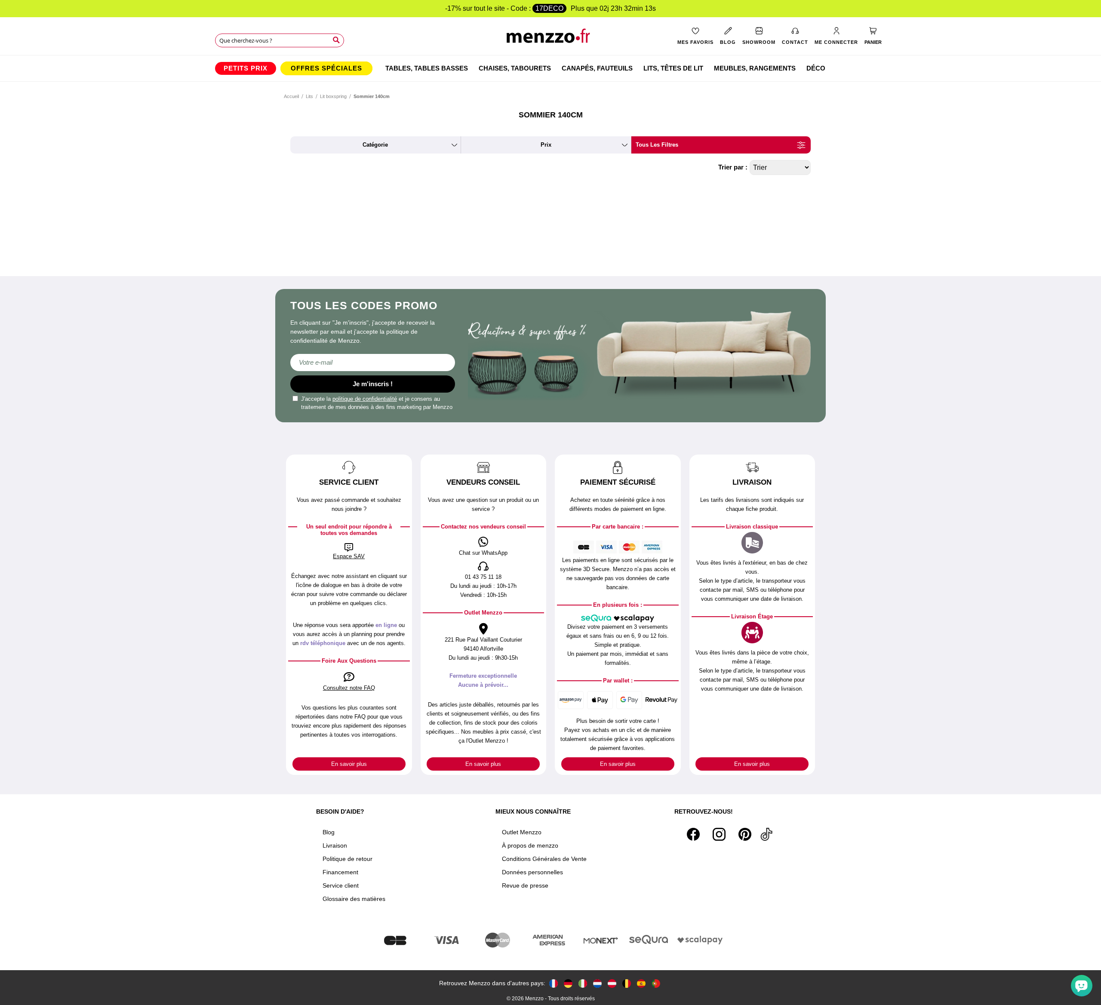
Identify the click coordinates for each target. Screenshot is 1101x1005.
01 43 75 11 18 (483, 577)
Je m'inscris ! (373, 383)
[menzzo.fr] (553, 983)
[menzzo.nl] (597, 983)
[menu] (550, 68)
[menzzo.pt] (655, 983)
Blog (329, 832)
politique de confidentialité (364, 399)
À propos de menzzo (530, 845)
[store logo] (550, 39)
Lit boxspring (333, 96)
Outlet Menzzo (521, 832)
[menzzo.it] (582, 983)
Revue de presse (525, 885)
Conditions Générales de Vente (544, 858)
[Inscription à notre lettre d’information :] (372, 362)
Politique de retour (347, 858)
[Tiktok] (766, 834)
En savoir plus (349, 764)
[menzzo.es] (641, 983)
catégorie (375, 144)
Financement (340, 872)
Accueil (291, 96)
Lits (309, 96)
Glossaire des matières (354, 898)
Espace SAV (349, 556)
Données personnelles (532, 872)
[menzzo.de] (568, 983)
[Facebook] (693, 834)
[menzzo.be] (626, 983)
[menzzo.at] (612, 983)
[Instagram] (719, 834)
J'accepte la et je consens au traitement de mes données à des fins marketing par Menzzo (376, 403)
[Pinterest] (744, 834)
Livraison (335, 845)
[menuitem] (245, 68)
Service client (341, 885)
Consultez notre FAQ (349, 688)
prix (546, 144)
